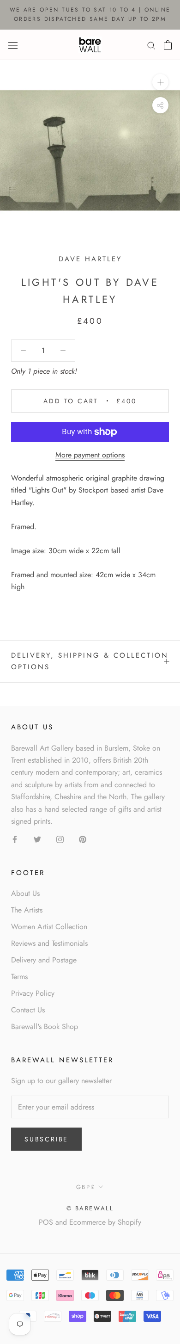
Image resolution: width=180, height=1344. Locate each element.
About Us (25, 893)
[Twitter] (37, 838)
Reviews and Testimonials (49, 943)
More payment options (90, 455)
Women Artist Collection (49, 926)
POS (46, 1222)
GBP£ (86, 1187)
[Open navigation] (13, 44)
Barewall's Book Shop (44, 1026)
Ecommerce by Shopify (105, 1222)
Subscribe (46, 1139)
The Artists (26, 910)
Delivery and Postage (44, 960)
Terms (19, 976)
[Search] (151, 45)
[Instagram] (60, 838)
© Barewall (90, 1208)
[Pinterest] (82, 838)
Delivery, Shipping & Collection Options (89, 661)
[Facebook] (14, 838)
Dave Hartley (90, 259)
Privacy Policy (32, 993)
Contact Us (28, 1010)
